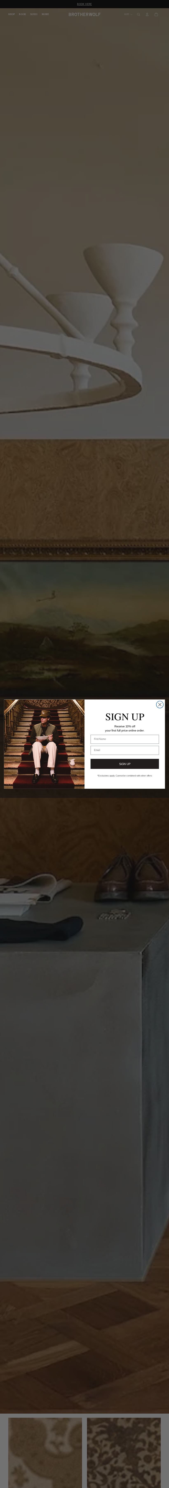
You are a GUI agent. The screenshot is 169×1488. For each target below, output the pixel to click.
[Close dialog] (159, 704)
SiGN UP (124, 763)
